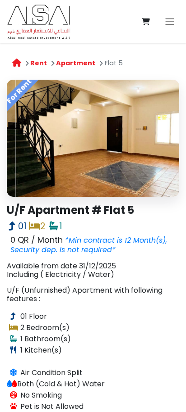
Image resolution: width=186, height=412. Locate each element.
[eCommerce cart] (146, 22)
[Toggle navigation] (169, 22)
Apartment (75, 63)
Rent (38, 63)
